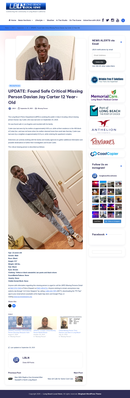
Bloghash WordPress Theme (89, 394)
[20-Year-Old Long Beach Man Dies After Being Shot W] (110, 184)
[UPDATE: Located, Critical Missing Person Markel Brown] (45, 323)
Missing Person (15, 85)
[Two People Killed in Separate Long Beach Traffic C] (95, 184)
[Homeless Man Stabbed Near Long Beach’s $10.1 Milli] (103, 184)
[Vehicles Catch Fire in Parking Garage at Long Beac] (95, 199)
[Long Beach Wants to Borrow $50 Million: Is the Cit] (118, 191)
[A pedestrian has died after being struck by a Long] (95, 207)
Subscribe (99, 62)
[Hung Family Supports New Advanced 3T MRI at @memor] (103, 191)
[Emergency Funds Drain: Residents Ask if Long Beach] (103, 214)
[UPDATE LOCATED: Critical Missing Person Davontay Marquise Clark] (19, 323)
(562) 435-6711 (42, 288)
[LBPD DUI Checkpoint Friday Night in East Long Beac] (95, 191)
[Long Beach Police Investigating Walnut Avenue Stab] (110, 207)
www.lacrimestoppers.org (23, 297)
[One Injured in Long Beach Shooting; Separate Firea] (110, 214)
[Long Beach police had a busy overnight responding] (103, 207)
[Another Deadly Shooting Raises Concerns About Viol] (110, 199)
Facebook (98, 234)
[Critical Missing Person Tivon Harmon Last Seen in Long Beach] (70, 323)
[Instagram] (112, 20)
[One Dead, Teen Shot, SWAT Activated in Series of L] (95, 214)
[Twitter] (107, 20)
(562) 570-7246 (15, 288)
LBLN (26, 357)
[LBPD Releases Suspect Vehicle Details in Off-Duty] (118, 214)
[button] (28, 362)
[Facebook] (103, 20)
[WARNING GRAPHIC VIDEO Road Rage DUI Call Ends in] (118, 207)
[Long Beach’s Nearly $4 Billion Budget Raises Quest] (118, 199)
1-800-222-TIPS (51, 291)
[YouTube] (117, 20)
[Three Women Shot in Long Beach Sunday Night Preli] (110, 191)
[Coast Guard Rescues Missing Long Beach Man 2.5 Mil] (118, 184)
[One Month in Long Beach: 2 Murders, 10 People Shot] (103, 199)
